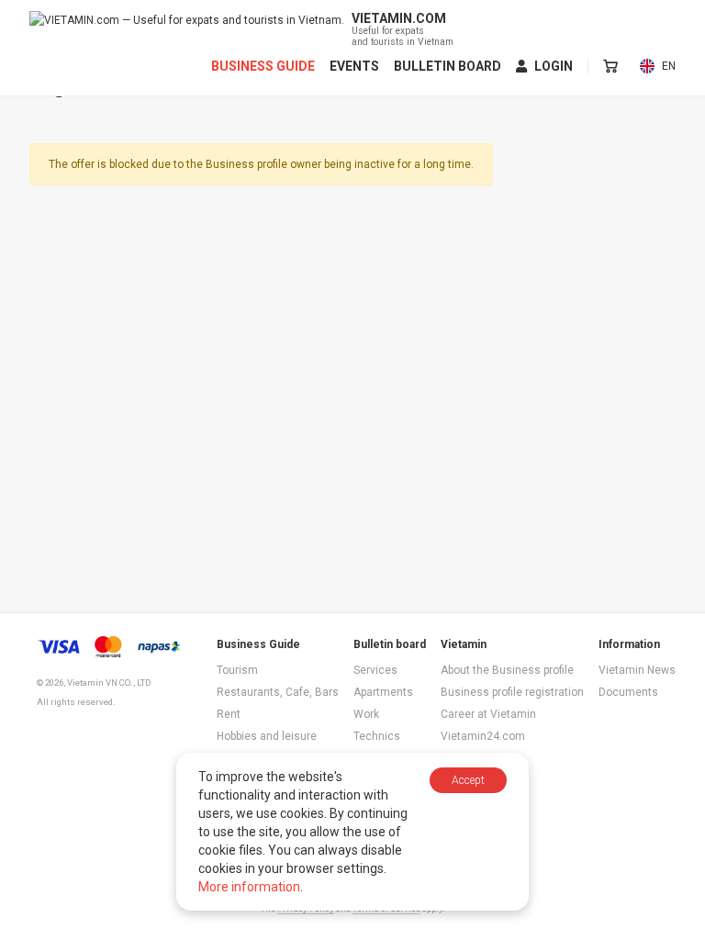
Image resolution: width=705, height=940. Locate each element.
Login (553, 66)
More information (249, 886)
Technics (376, 736)
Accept (468, 780)
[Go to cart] (610, 66)
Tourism (237, 670)
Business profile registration (512, 692)
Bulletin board (447, 66)
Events (354, 66)
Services (375, 670)
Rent (229, 714)
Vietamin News (637, 670)
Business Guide (263, 66)
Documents (628, 692)
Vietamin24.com (483, 736)
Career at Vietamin (488, 714)
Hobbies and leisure (267, 736)
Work (366, 714)
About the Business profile (507, 670)
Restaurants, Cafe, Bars (278, 692)
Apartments (383, 692)
